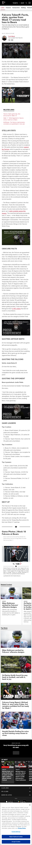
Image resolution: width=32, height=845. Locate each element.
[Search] (26, 3)
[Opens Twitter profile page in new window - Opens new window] (9, 40)
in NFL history (21, 308)
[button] (16, 50)
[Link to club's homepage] (3, 2)
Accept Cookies (16, 841)
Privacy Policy (8, 828)
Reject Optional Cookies (16, 836)
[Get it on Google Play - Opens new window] (21, 800)
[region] (16, 823)
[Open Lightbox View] (16, 559)
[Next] (21, 561)
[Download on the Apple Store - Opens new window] (9, 799)
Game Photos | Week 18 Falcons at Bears (14, 530)
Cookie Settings (16, 831)
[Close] (30, 805)
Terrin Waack (11, 36)
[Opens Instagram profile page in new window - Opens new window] (12, 40)
